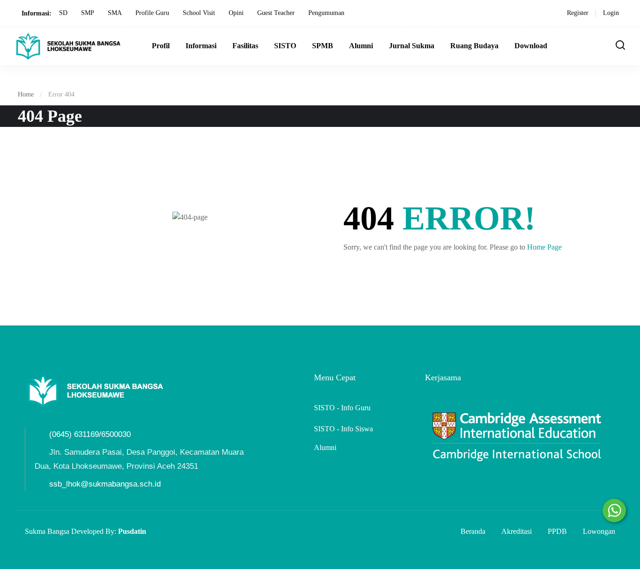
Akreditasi (516, 531)
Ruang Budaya (474, 46)
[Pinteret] (61, 421)
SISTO (285, 46)
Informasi (201, 46)
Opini (236, 12)
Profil (161, 46)
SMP (87, 12)
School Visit (199, 12)
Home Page (544, 247)
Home (26, 94)
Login (611, 12)
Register (577, 12)
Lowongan (599, 531)
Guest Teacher (276, 12)
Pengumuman (326, 12)
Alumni (361, 46)
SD (63, 12)
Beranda (473, 531)
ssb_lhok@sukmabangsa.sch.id (105, 484)
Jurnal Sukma (411, 46)
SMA (115, 12)
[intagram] (78, 421)
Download (530, 46)
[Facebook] (28, 421)
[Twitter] (45, 421)
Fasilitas (245, 46)
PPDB (557, 531)
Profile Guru (152, 12)
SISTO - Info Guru (342, 408)
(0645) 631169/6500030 (90, 434)
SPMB (322, 46)
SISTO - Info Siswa (343, 429)
